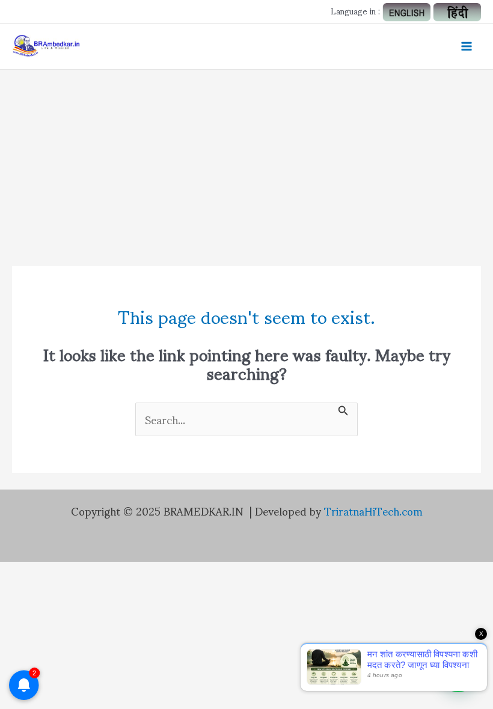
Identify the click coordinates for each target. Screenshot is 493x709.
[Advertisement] (246, 160)
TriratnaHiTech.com (373, 510)
